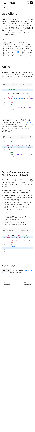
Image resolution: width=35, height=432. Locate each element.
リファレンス (8, 265)
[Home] (11, 2)
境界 (18, 52)
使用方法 (6, 67)
